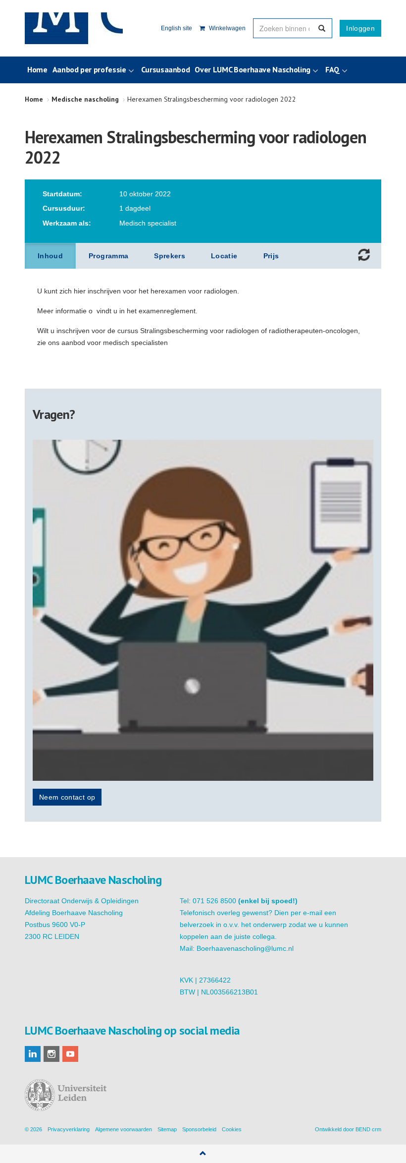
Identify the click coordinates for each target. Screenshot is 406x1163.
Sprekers (169, 256)
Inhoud (50, 256)
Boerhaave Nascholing (74, 28)
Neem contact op (67, 797)
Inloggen (360, 28)
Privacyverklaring (69, 1129)
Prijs (271, 256)
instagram (51, 1054)
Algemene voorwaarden (123, 1129)
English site (176, 28)
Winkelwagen (226, 28)
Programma (108, 256)
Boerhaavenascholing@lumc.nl (245, 948)
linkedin (33, 1054)
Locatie (224, 256)
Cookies (232, 1129)
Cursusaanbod (165, 69)
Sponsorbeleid (199, 1129)
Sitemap (167, 1129)
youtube (70, 1054)
